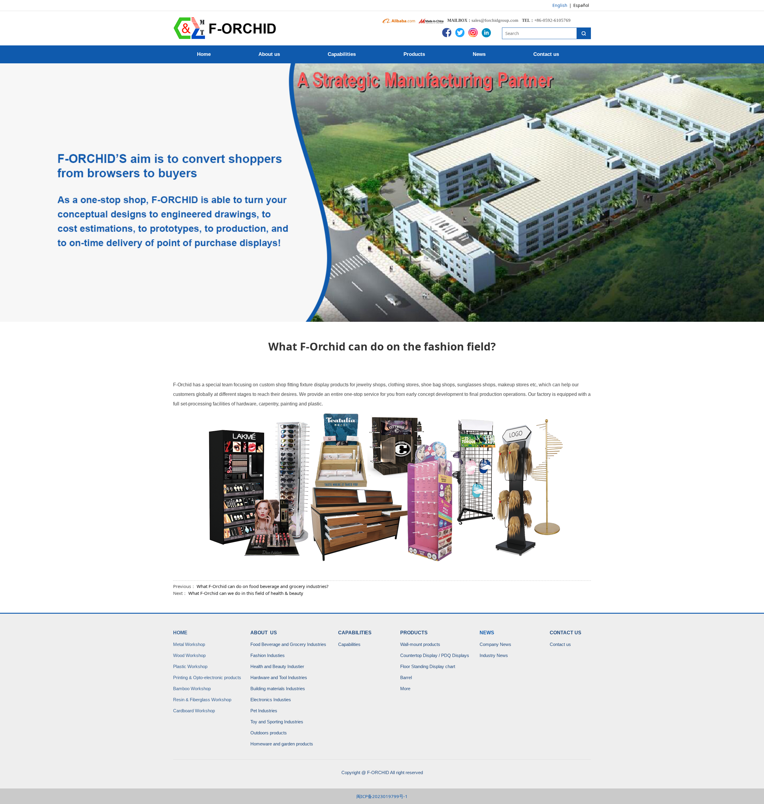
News (479, 54)
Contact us (546, 54)
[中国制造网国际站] (431, 20)
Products (414, 54)
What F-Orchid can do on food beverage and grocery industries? (263, 586)
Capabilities (342, 54)
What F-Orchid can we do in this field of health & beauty (245, 593)
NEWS (487, 632)
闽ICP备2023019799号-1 (382, 796)
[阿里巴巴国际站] (399, 20)
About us (269, 54)
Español (581, 5)
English (559, 5)
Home (204, 54)
